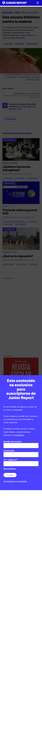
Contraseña (9, 450)
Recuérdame (10, 468)
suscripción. (19, 435)
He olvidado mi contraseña (15, 481)
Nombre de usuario (12, 441)
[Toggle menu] (38, 3)
